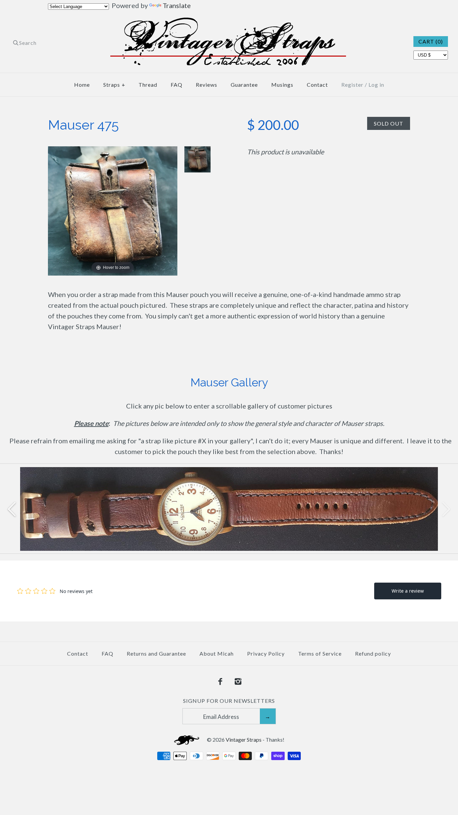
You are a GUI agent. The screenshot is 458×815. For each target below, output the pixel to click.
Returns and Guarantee (156, 653)
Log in (376, 84)
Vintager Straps (244, 739)
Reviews (206, 84)
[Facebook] (220, 681)
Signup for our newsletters (229, 700)
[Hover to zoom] (112, 210)
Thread (147, 84)
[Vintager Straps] (229, 23)
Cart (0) (430, 41)
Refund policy (373, 653)
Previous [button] (11, 508)
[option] (229, 509)
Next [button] (446, 508)
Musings (282, 84)
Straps (114, 84)
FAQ (176, 84)
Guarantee (244, 84)
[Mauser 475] (197, 159)
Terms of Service (320, 653)
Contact (317, 84)
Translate (177, 5)
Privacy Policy (266, 653)
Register (352, 84)
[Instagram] (238, 681)
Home (82, 84)
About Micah (216, 653)
